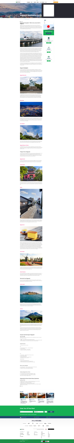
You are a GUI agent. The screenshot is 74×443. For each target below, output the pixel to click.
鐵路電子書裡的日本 (36, 434)
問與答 (48, 433)
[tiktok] (21, 441)
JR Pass (28, 71)
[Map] (48, 11)
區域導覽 (28, 433)
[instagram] (22, 441)
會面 (34, 433)
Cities (44, 23)
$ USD (57, 0)
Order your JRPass (49, 33)
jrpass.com (21, 19)
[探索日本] (22, 429)
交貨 (48, 432)
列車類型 (42, 434)
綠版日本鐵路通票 (21, 436)
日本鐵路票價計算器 (43, 433)
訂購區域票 (28, 432)
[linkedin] (22, 21)
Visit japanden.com (51, 429)
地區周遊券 (35, 414)
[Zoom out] (44, 6)
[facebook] (20, 21)
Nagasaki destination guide (27, 19)
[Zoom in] (44, 5)
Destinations (23, 19)
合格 (20, 435)
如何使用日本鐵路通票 (22, 434)
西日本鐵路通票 (28, 434)
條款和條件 (49, 434)
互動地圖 (42, 432)
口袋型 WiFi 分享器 (35, 432)
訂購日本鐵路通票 (21, 433)
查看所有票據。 (29, 414)
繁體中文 (54, 0)
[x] (21, 21)
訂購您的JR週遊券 (56, 2)
